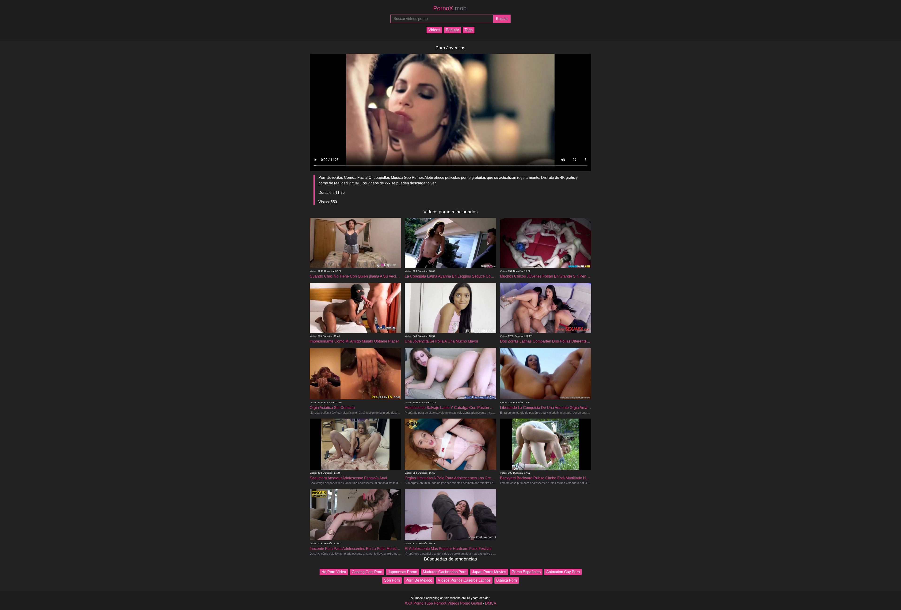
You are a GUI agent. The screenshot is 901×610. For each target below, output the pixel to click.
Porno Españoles (526, 572)
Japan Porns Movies (489, 572)
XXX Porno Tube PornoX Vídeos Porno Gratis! (443, 603)
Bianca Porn (506, 580)
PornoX (450, 8)
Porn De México (418, 580)
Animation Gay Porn (563, 572)
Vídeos (434, 30)
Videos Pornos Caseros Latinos (464, 580)
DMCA (490, 603)
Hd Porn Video (333, 572)
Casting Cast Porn (367, 572)
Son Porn (392, 580)
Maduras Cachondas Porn (444, 572)
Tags (469, 30)
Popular (452, 30)
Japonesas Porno (402, 572)
